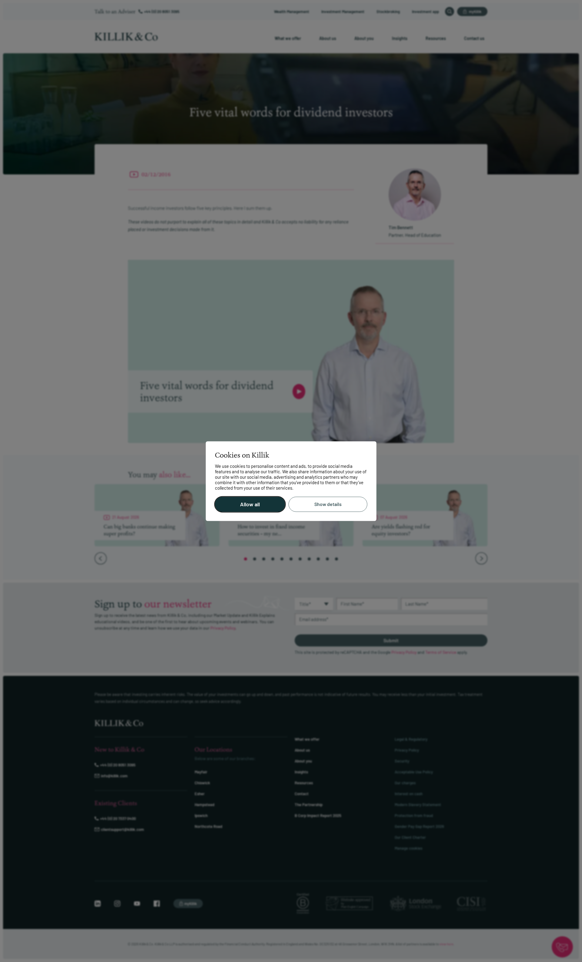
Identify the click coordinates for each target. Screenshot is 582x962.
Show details (328, 504)
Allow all (250, 504)
